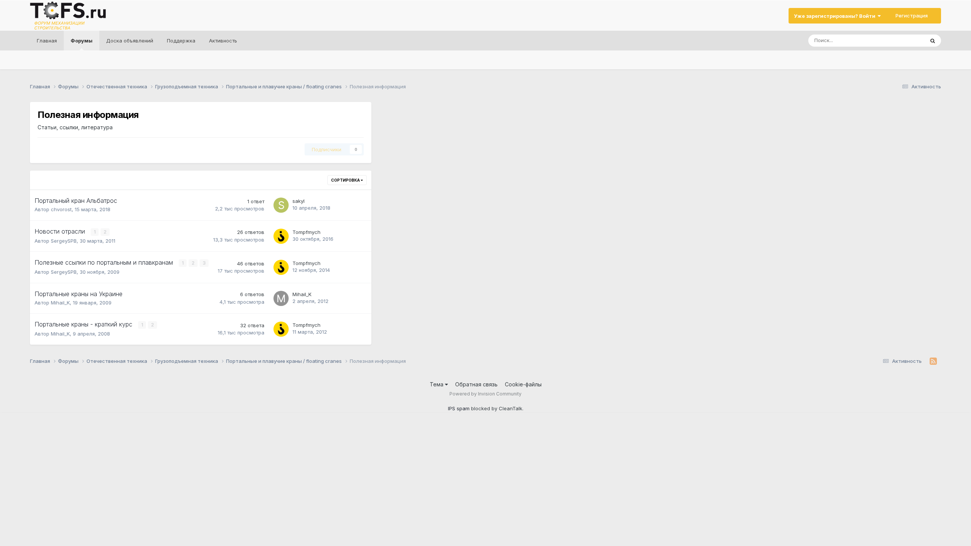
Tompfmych (306, 232)
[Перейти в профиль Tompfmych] (281, 236)
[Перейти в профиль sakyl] (281, 205)
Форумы (82, 41)
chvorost (61, 209)
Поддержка (181, 41)
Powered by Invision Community (485, 394)
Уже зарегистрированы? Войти (836, 16)
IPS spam (459, 408)
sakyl (298, 201)
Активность (223, 41)
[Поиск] (932, 41)
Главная (47, 41)
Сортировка (346, 180)
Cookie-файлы (523, 384)
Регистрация (912, 16)
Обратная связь (476, 384)
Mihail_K (60, 303)
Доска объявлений (129, 41)
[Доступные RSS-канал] (933, 361)
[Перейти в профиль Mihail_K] (281, 298)
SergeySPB (64, 241)
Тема (437, 384)
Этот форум (900, 40)
